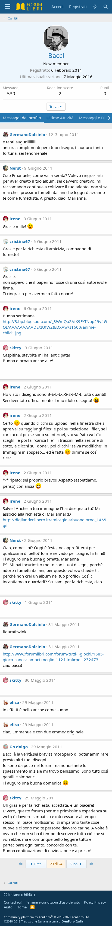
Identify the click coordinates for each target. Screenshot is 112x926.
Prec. (37, 863)
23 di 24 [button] (56, 863)
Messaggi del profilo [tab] (22, 117)
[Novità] (94, 7)
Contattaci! (13, 902)
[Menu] (7, 7)
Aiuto (8, 907)
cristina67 (20, 241)
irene (15, 218)
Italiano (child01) (21, 894)
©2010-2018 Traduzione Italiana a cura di (43, 921)
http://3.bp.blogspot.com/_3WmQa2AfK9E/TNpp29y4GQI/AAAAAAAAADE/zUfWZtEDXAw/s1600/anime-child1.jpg (55, 327)
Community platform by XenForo (47, 917)
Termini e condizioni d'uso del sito (53, 902)
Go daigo (19, 746)
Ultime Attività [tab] (59, 117)
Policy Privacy (95, 902)
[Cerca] (105, 7)
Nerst (15, 168)
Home (22, 907)
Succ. (74, 863)
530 (11, 93)
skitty (15, 347)
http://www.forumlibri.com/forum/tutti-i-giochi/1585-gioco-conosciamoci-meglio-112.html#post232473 (53, 656)
